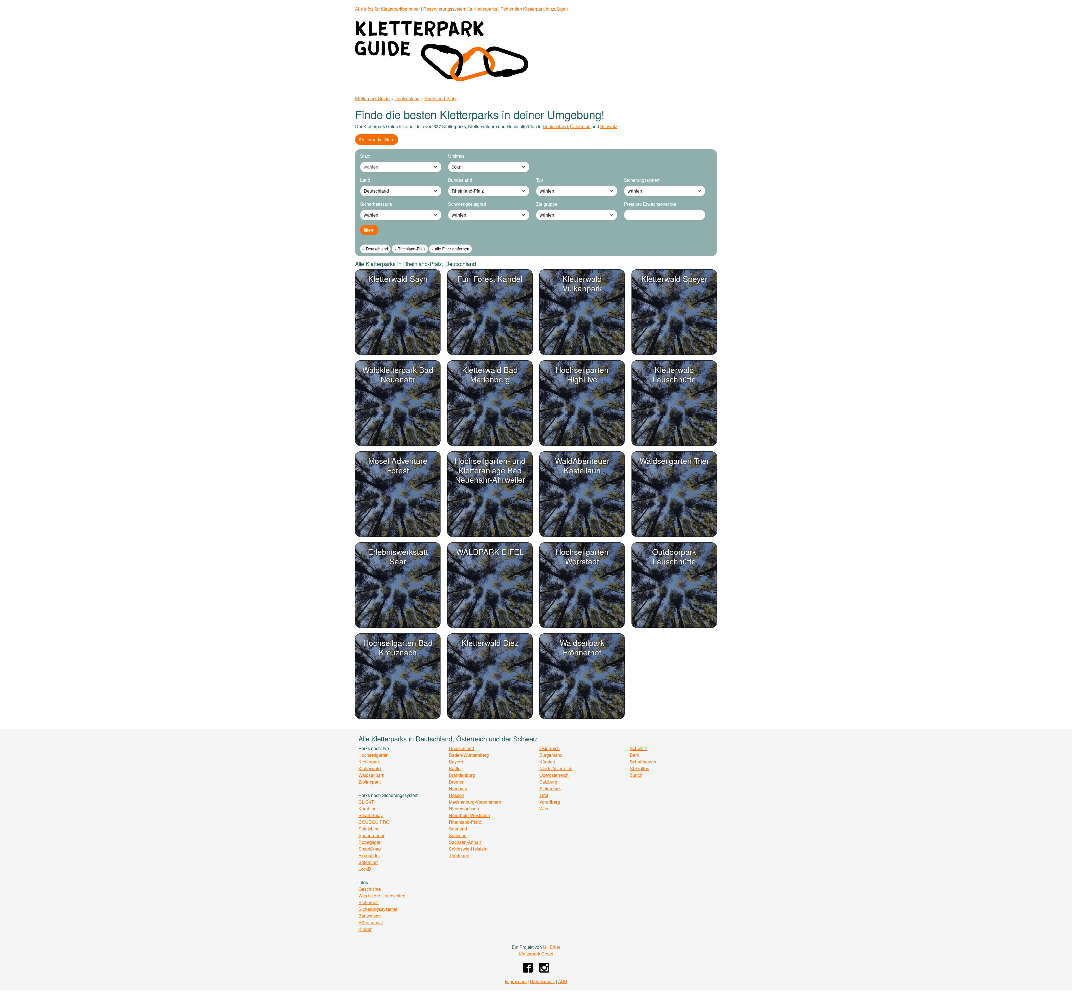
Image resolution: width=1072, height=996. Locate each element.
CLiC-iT (366, 802)
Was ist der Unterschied (381, 895)
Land (365, 180)
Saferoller (368, 862)
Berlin (455, 768)
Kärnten (547, 761)
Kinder (365, 929)
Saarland (458, 828)
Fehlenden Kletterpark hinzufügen (534, 9)
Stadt (365, 156)
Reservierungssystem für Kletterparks (460, 9)
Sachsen (457, 835)
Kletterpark (369, 761)
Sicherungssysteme (378, 909)
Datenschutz (542, 981)
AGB (562, 981)
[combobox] (395, 167)
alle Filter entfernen (451, 249)
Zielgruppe (546, 204)
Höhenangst (370, 922)
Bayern (456, 761)
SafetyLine (369, 828)
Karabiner (368, 808)
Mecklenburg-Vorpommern (475, 802)
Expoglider (369, 855)
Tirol (543, 795)
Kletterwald (369, 768)
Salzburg (548, 782)
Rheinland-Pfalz (440, 98)
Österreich (580, 126)
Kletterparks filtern (376, 139)
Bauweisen (369, 916)
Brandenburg (462, 775)
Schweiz (608, 126)
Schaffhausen (643, 761)
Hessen (456, 795)
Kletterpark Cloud (536, 953)
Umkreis (456, 156)
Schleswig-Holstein (468, 849)
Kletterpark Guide (372, 98)
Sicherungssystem (642, 180)
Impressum (516, 981)
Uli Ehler (551, 947)
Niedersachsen (464, 808)
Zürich (636, 775)
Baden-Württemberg (469, 755)
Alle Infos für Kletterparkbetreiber (387, 9)
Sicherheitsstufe (376, 204)
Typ (539, 180)
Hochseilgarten (373, 755)
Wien (544, 808)
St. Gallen (639, 768)
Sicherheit (368, 902)
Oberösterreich (554, 775)
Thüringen (459, 855)
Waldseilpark (371, 775)
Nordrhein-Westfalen (469, 815)
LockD (364, 869)
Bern (634, 755)
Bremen (457, 782)
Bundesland (460, 180)
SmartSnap (369, 849)
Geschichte (369, 889)
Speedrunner (371, 835)
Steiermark (550, 788)
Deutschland (407, 98)
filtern (369, 230)
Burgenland (551, 755)
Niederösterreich (555, 768)
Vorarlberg (549, 802)
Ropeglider (369, 842)
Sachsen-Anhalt (465, 842)
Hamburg (458, 788)
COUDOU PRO (373, 822)
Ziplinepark (369, 782)
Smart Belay (370, 815)
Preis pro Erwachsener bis (650, 204)
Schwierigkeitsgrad (467, 204)
